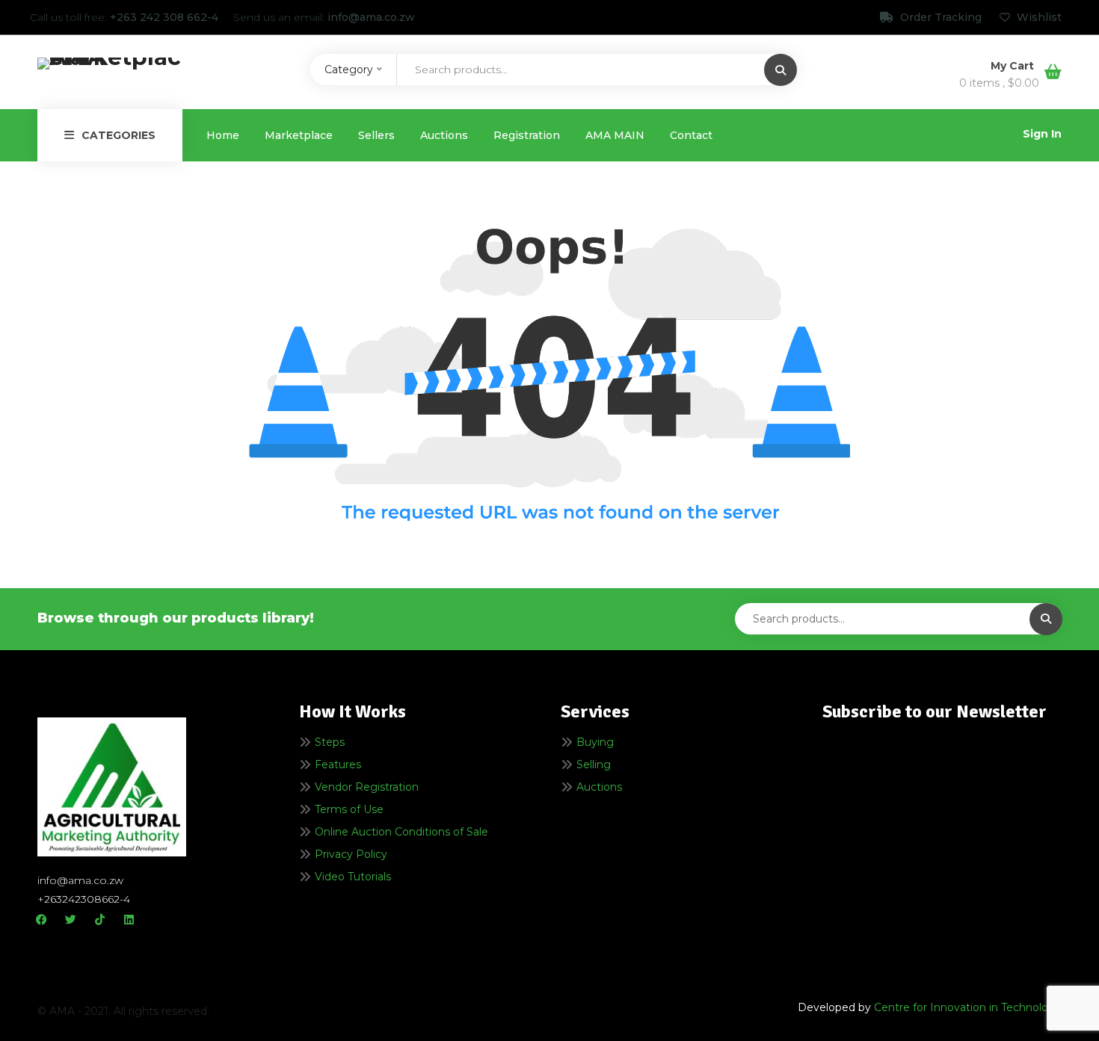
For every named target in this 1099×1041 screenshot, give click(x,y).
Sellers (376, 135)
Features (338, 764)
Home (222, 135)
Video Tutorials (353, 876)
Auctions (444, 135)
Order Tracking (941, 17)
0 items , (999, 83)
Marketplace (299, 135)
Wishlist (1038, 17)
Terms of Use (349, 809)
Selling (593, 764)
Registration (526, 135)
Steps (330, 742)
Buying (595, 742)
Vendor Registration (367, 787)
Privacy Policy (351, 854)
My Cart (1014, 65)
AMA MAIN (614, 135)
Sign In (1042, 133)
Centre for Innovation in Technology (968, 1007)
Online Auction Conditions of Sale (401, 831)
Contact (691, 135)
